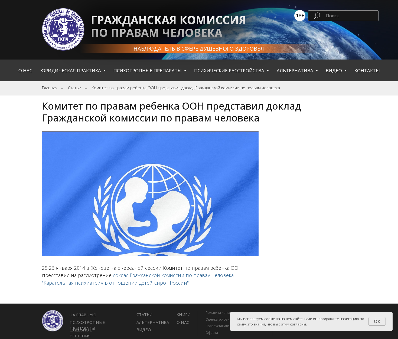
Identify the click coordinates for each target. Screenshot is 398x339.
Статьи (74, 87)
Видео (143, 329)
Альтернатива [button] (295, 70)
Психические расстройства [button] (229, 70)
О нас (25, 70)
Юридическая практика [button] (71, 70)
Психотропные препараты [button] (148, 70)
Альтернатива (152, 322)
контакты (367, 70)
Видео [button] (334, 70)
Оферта (211, 332)
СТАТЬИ (144, 314)
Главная (49, 87)
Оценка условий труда (223, 319)
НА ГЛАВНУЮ (82, 314)
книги (183, 314)
